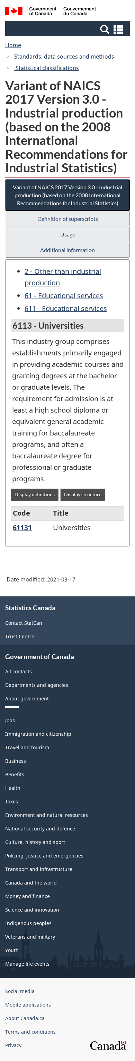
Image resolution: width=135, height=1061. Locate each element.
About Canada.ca (25, 1018)
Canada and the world (31, 882)
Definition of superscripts (67, 218)
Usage (67, 234)
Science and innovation (32, 909)
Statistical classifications (46, 68)
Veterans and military (30, 936)
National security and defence (40, 828)
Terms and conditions (30, 1031)
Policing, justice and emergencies (44, 855)
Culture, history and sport (35, 842)
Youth (12, 950)
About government (27, 698)
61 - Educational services (64, 295)
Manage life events (27, 963)
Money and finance (27, 896)
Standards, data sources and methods (64, 56)
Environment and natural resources (46, 815)
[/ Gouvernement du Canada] (50, 12)
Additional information (67, 250)
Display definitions (35, 494)
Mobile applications (28, 1004)
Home (13, 45)
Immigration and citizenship (38, 734)
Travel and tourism (27, 747)
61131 (22, 527)
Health (12, 788)
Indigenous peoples (28, 923)
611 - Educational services (66, 308)
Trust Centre (19, 636)
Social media (20, 991)
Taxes (11, 801)
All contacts (18, 671)
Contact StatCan (23, 623)
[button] (68, 29)
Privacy (13, 1045)
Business (15, 761)
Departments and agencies (36, 685)
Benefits (14, 774)
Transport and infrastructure (38, 869)
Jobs (10, 720)
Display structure (82, 494)
